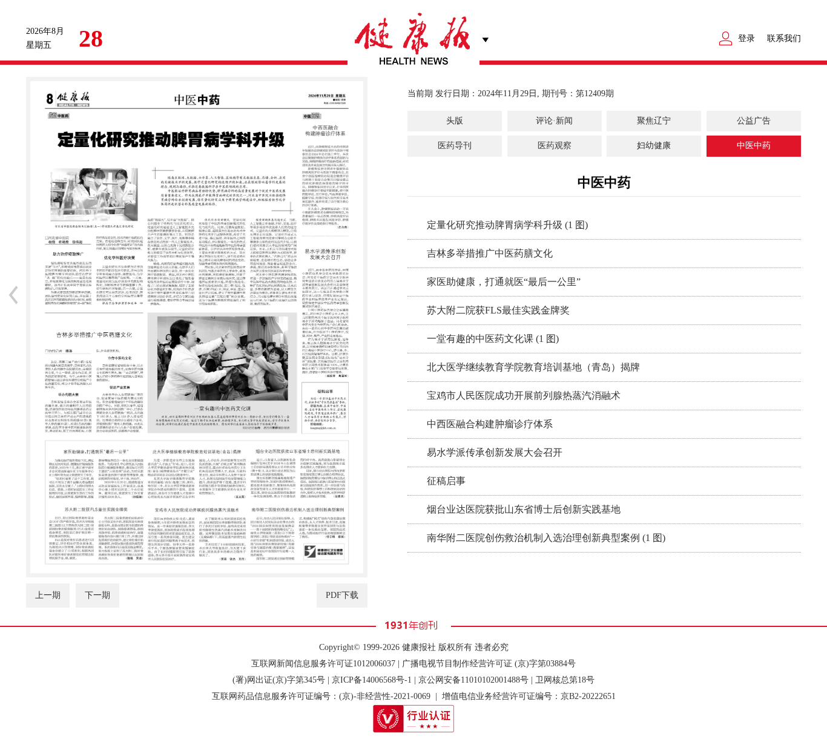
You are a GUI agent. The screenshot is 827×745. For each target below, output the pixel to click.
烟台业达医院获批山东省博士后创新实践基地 (524, 509)
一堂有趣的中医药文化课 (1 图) (493, 338)
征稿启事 (446, 481)
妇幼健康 (654, 145)
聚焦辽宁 (654, 120)
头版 (454, 120)
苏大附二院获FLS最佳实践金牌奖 (498, 310)
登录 (746, 38)
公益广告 (754, 120)
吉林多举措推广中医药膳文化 (490, 253)
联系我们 (784, 38)
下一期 (97, 595)
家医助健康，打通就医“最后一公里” (504, 282)
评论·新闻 (554, 120)
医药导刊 (455, 145)
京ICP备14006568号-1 (372, 679)
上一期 (48, 595)
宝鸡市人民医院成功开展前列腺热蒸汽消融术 (524, 395)
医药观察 (555, 145)
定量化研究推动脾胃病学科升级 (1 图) (507, 225)
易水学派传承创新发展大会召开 (494, 452)
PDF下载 (342, 595)
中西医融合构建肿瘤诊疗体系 (490, 424)
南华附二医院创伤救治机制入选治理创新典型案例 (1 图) (546, 538)
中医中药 (754, 145)
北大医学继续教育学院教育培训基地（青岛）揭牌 (533, 367)
